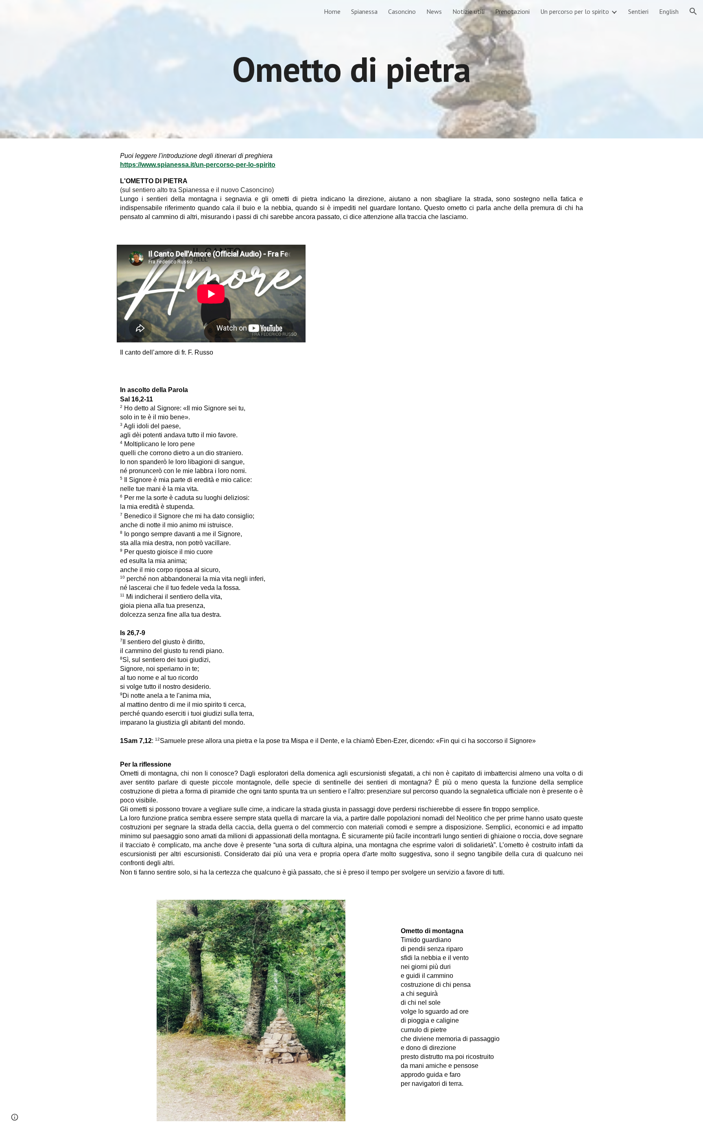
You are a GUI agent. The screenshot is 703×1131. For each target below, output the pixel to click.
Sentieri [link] (638, 11)
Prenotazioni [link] (512, 11)
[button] (693, 11)
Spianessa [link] (364, 11)
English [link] (669, 11)
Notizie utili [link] (468, 11)
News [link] (434, 11)
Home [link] (332, 11)
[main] (351, 69)
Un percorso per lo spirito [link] (574, 11)
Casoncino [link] (402, 11)
